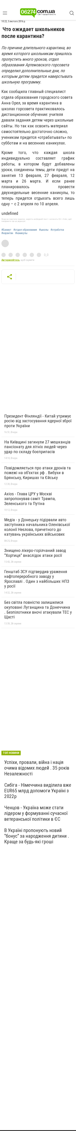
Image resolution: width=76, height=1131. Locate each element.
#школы (43, 229)
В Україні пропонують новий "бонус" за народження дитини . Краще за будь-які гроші (36, 836)
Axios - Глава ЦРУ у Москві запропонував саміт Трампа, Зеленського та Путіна (29, 498)
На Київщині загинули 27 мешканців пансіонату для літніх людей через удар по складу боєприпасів (37, 447)
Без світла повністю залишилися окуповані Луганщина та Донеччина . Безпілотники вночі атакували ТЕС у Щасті (38, 609)
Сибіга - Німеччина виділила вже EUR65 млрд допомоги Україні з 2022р (37, 790)
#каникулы (21, 233)
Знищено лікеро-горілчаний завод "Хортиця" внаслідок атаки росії (35, 553)
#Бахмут (6, 229)
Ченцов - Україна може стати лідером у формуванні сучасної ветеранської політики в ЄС (36, 813)
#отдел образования (25, 229)
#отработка (57, 229)
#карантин (7, 233)
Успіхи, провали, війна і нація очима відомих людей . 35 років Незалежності (36, 767)
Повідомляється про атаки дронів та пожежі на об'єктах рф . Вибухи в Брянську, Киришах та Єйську (37, 472)
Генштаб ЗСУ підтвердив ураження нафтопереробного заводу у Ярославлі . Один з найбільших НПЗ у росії (36, 579)
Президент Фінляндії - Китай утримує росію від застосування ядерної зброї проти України (37, 421)
